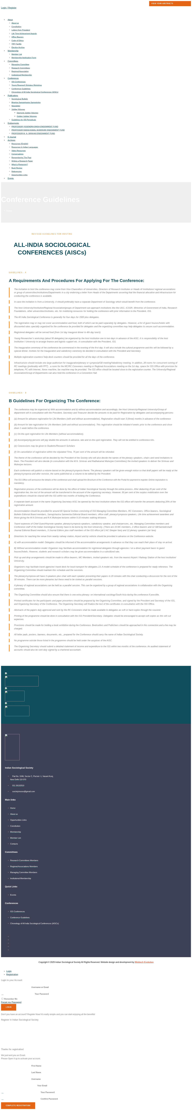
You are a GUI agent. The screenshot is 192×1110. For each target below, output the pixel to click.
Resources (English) (19, 144)
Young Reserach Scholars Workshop (26, 85)
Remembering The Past (21, 158)
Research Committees (20, 68)
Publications (13, 95)
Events (11, 178)
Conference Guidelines (20, 89)
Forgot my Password (11, 1002)
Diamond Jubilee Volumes (27, 113)
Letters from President (20, 30)
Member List (16, 54)
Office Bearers (17, 37)
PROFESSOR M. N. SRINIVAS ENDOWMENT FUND (33, 133)
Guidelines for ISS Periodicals (23, 120)
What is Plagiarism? (19, 164)
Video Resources (18, 151)
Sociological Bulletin (19, 99)
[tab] (8, 971)
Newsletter (15, 106)
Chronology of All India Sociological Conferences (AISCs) (34, 92)
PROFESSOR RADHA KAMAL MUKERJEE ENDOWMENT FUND (38, 130)
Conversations (17, 154)
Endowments (13, 123)
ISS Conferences (18, 82)
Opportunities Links (19, 175)
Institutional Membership (21, 75)
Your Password (42, 994)
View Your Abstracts (162, 3)
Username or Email (40, 987)
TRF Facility (16, 44)
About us (15, 23)
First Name (36, 1066)
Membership (13, 51)
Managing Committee (20, 64)
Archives (11, 140)
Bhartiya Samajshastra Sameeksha (25, 102)
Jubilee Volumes (18, 109)
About (10, 20)
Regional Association (20, 71)
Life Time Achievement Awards (24, 33)
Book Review (16, 168)
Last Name (36, 1072)
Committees (13, 61)
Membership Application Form (23, 58)
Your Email (42, 1085)
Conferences (13, 78)
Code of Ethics (17, 40)
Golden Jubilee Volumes (27, 116)
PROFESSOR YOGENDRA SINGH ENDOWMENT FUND (34, 126)
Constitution (16, 27)
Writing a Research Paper (22, 161)
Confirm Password (49, 1099)
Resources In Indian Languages (24, 147)
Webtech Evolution (144, 962)
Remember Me (10, 999)
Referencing (16, 171)
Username (36, 1079)
